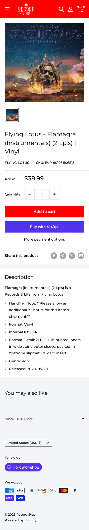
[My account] (70, 9)
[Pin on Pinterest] (63, 255)
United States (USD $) (24, 443)
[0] (80, 9)
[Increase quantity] (55, 194)
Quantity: (13, 194)
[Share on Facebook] (54, 255)
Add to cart (45, 211)
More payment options (44, 239)
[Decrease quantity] (29, 194)
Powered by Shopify (20, 520)
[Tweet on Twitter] (72, 255)
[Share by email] (81, 255)
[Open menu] (7, 9)
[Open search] (61, 9)
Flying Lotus (17, 163)
